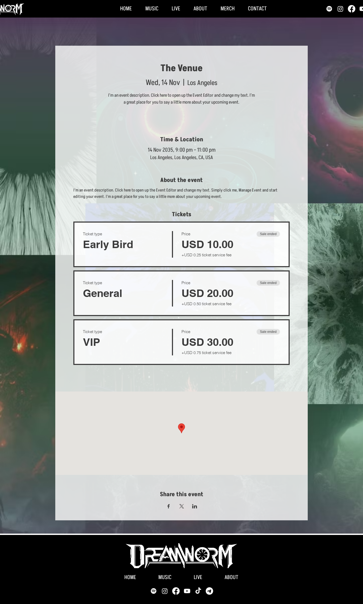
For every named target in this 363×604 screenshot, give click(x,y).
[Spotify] (329, 8)
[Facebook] (351, 8)
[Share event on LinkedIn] (194, 506)
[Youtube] (187, 591)
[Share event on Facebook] (168, 506)
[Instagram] (340, 8)
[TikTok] (198, 591)
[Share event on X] (181, 506)
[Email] (209, 591)
